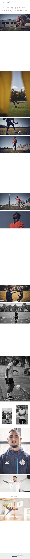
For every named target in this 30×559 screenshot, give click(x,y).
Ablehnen (14, 556)
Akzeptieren (20, 555)
